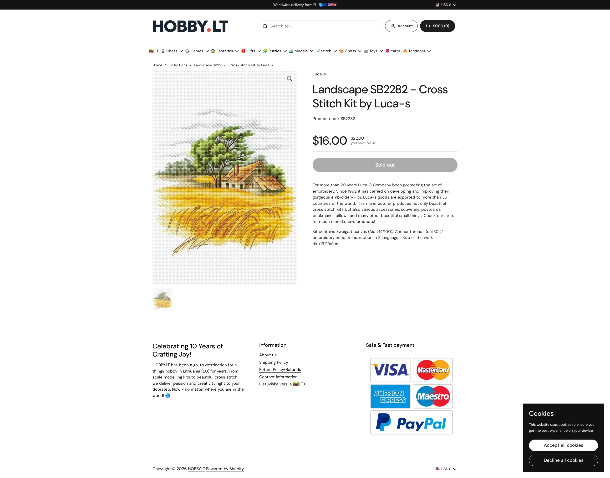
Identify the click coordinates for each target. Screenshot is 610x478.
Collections (178, 65)
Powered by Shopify (225, 468)
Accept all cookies (563, 445)
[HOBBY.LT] (190, 26)
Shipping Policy (273, 362)
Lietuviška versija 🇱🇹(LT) (282, 384)
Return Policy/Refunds (280, 369)
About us (268, 354)
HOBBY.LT (196, 468)
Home (157, 65)
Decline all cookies (564, 460)
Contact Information (278, 376)
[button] (437, 26)
